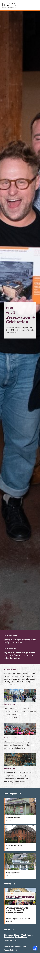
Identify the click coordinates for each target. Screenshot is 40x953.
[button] (35, 5)
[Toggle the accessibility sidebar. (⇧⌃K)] (35, 948)
